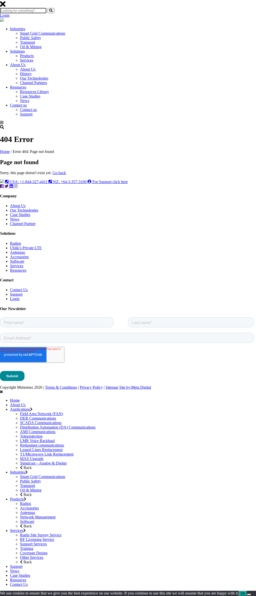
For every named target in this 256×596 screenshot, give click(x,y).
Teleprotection (31, 436)
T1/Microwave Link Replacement (47, 454)
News (24, 101)
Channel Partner (23, 224)
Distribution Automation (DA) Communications (58, 427)
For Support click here (110, 182)
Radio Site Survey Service (41, 535)
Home (5, 151)
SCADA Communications (41, 423)
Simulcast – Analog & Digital (43, 463)
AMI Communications (38, 432)
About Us (18, 65)
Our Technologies (34, 78)
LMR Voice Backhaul (37, 441)
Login (5, 15)
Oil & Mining (31, 47)
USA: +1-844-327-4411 (28, 182)
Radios (15, 243)
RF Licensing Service (37, 539)
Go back (59, 173)
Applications (20, 409)
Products (27, 56)
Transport (27, 42)
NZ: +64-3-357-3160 (70, 182)
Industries (17, 29)
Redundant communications (42, 445)
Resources (18, 87)
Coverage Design (34, 553)
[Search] (50, 10)
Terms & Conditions (61, 387)
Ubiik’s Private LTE (26, 248)
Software (17, 261)
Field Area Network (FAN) (41, 414)
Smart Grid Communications (42, 33)
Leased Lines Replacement (41, 450)
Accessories (19, 257)
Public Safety (30, 38)
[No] (249, 594)
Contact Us (19, 290)
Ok (243, 593)
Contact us (18, 105)
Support (26, 114)
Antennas (17, 252)
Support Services (33, 544)
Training (26, 548)
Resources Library (34, 92)
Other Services (31, 557)
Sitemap (112, 387)
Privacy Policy (91, 387)
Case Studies (30, 96)
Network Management (38, 517)
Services (26, 60)
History (26, 74)
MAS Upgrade (32, 459)
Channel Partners (33, 83)
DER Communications (38, 418)
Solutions (17, 51)
